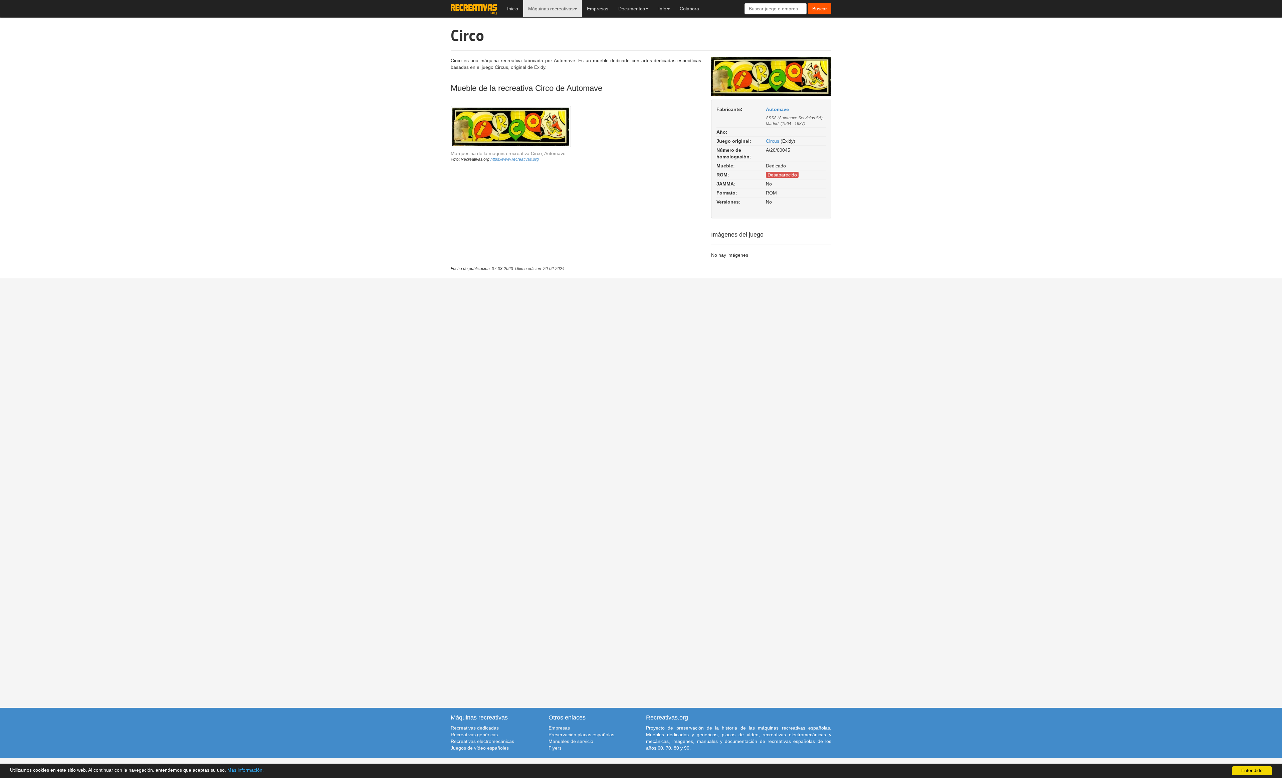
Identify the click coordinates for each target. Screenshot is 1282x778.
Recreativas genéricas (474, 734)
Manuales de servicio (571, 741)
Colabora (689, 8)
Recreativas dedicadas (475, 728)
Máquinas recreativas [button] (551, 8)
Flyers (555, 748)
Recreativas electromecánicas (482, 741)
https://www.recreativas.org (514, 159)
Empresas (597, 8)
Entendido (1252, 770)
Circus (772, 141)
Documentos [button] (631, 8)
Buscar (819, 8)
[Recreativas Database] (474, 8)
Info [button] (662, 8)
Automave (777, 109)
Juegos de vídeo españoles (480, 748)
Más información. (245, 770)
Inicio (512, 8)
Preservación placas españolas (581, 734)
